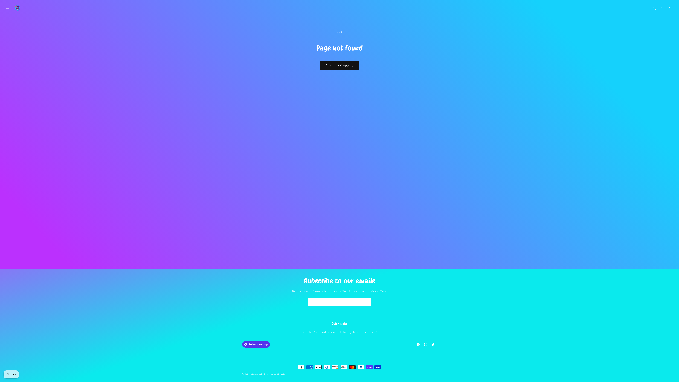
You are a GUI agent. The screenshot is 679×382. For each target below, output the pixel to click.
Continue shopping (339, 65)
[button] (7, 8)
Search (306, 332)
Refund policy (349, 332)
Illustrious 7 (369, 332)
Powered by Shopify (274, 374)
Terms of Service (325, 332)
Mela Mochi (257, 374)
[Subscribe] (367, 302)
